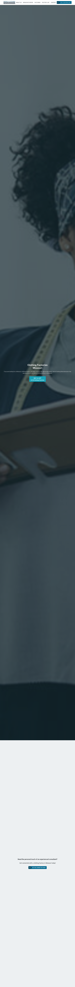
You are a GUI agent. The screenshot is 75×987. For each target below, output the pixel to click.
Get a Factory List (65, 2)
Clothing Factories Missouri (38, 366)
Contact (53, 2)
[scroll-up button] (72, 984)
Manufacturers (28, 2)
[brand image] (9, 2)
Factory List (45, 2)
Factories (37, 2)
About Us (19, 2)
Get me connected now (38, 867)
